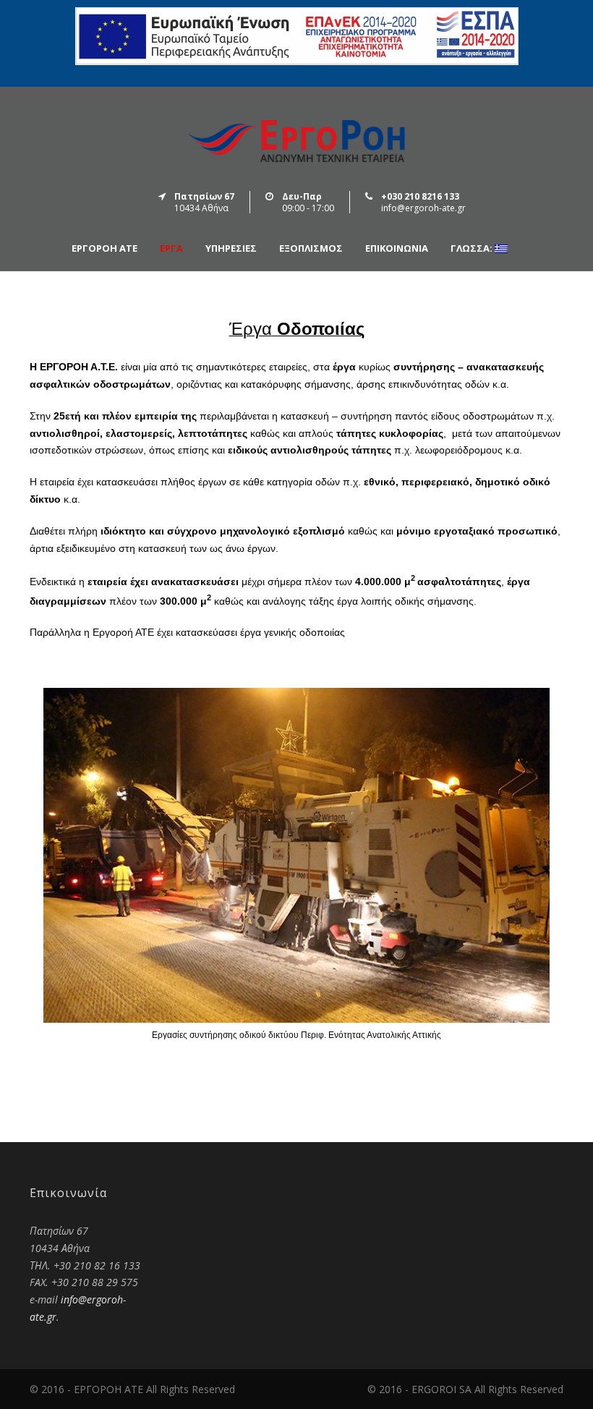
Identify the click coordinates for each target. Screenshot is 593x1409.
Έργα (171, 248)
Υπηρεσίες (231, 248)
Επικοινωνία (396, 248)
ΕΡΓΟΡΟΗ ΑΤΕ (104, 248)
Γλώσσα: (473, 249)
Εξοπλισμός (311, 248)
